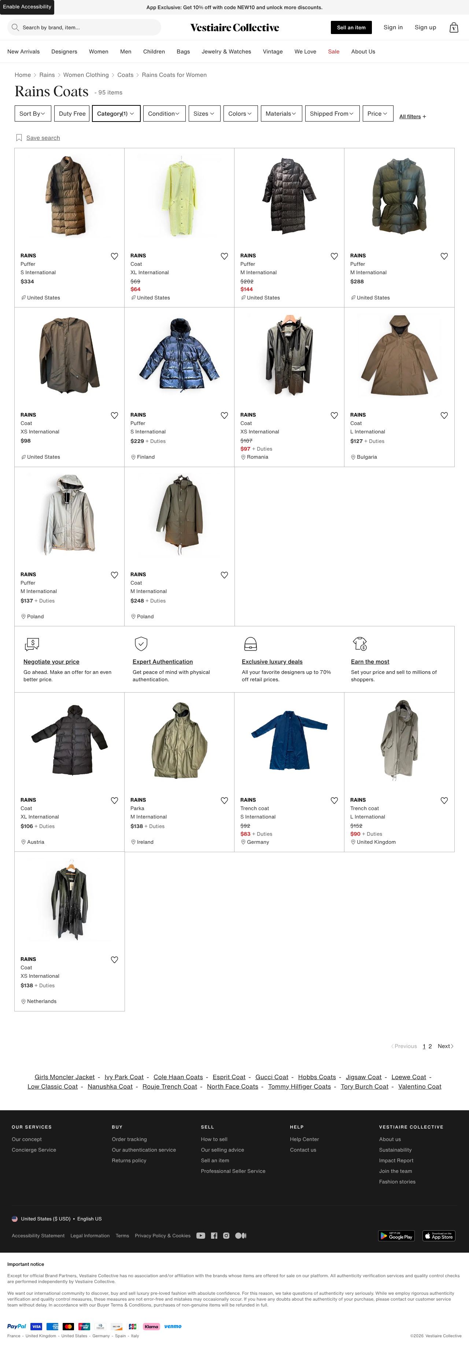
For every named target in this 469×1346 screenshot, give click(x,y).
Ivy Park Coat (124, 1077)
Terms (122, 1235)
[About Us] (381, 52)
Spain (120, 1336)
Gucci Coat (271, 1077)
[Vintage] (289, 52)
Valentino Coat (420, 1086)
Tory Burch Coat (364, 1086)
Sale (334, 52)
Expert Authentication (163, 661)
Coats (125, 74)
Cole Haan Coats (178, 1077)
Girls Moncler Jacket (64, 1077)
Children (154, 52)
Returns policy (129, 1160)
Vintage (272, 52)
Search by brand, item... (51, 27)
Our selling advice (222, 1150)
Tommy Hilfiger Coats (299, 1086)
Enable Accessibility (27, 7)
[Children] (171, 52)
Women (98, 52)
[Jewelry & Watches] (257, 52)
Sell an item (351, 27)
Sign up (425, 27)
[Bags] (196, 52)
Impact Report (396, 1160)
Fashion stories (397, 1182)
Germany (101, 1336)
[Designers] (83, 52)
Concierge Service (34, 1150)
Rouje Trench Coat (170, 1086)
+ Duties (155, 441)
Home (23, 74)
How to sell (214, 1139)
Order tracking (129, 1139)
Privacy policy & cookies (163, 1235)
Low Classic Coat (52, 1086)
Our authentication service (144, 1150)
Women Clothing (86, 74)
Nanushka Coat (110, 1086)
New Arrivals (23, 52)
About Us (363, 52)
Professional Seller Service (233, 1171)
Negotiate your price (51, 661)
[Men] (137, 52)
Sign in (393, 27)
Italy (135, 1336)
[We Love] (322, 52)
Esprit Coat (229, 1077)
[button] (454, 27)
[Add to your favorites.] (114, 256)
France (14, 1336)
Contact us (303, 1150)
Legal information (90, 1235)
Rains (47, 74)
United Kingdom (41, 1336)
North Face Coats (232, 1086)
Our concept (27, 1139)
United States (75, 1336)
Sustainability (395, 1150)
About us (390, 1139)
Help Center (304, 1139)
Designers (64, 52)
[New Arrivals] (45, 52)
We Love (306, 52)
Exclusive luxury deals (272, 661)
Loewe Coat (409, 1077)
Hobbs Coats (317, 1077)
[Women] (114, 52)
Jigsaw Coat (364, 1077)
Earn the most (370, 661)
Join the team (395, 1171)
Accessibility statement (38, 1235)
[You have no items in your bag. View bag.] (454, 27)
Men (126, 52)
